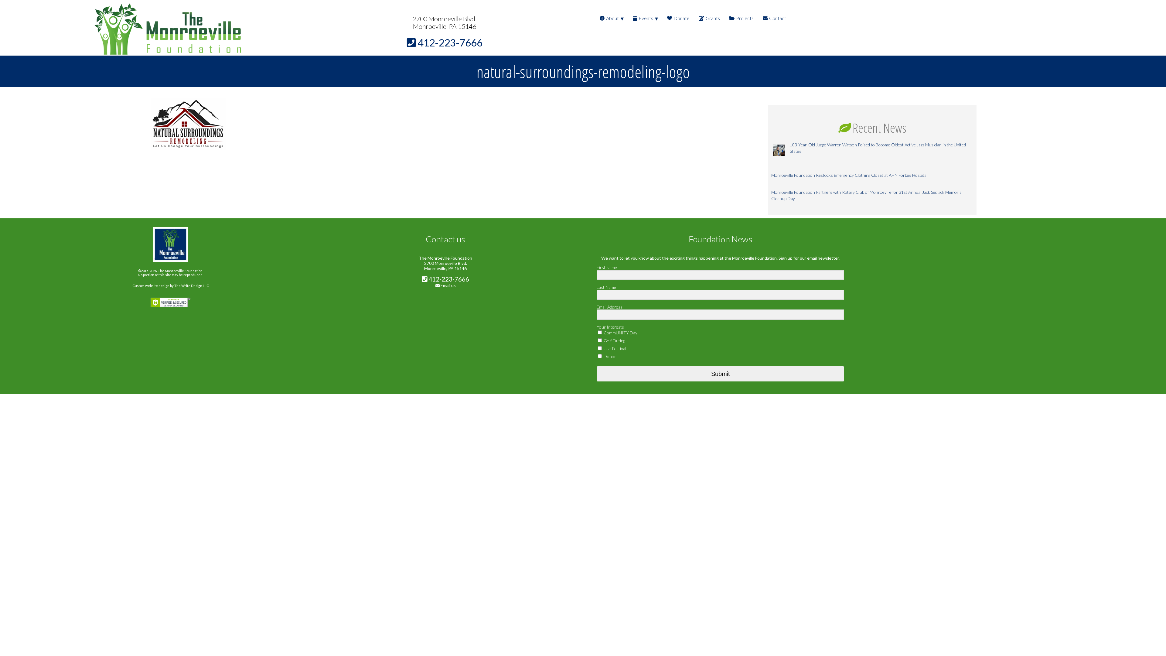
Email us (448, 285)
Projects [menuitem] (745, 18)
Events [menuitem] (646, 18)
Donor (609, 356)
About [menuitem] (612, 18)
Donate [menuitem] (681, 18)
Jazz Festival (614, 348)
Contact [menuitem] (777, 18)
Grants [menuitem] (713, 18)
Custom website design (150, 286)
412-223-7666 (448, 279)
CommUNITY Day (620, 332)
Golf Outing (614, 340)
